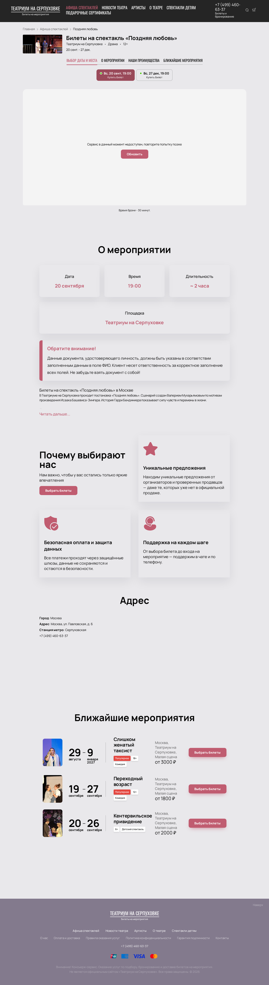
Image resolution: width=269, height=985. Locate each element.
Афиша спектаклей (82, 7)
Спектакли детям (181, 7)
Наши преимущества (144, 60)
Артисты (138, 7)
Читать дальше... (54, 414)
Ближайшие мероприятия (183, 60)
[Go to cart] (254, 10)
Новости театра (114, 7)
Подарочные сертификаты (88, 12)
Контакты (222, 938)
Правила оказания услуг (103, 938)
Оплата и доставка (67, 938)
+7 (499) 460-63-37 (227, 7)
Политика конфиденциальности (148, 938)
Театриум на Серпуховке (84, 44)
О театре (156, 7)
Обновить (134, 154)
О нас (44, 938)
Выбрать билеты (58, 490)
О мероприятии (112, 60)
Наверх (258, 905)
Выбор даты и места (82, 60)
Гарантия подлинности (193, 938)
